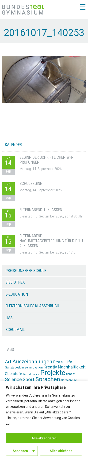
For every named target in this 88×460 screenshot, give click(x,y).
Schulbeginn (30, 183)
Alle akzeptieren (44, 438)
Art (8, 361)
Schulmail (15, 329)
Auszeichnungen (32, 361)
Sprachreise (69, 380)
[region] (44, 420)
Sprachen (47, 379)
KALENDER (13, 144)
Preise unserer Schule (25, 270)
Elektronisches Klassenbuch (32, 306)
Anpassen (20, 451)
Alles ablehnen (61, 451)
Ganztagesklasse (16, 367)
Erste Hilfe (62, 362)
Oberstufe (13, 374)
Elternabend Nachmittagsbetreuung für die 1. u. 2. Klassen (52, 241)
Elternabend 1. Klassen (40, 209)
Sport (28, 379)
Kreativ (50, 366)
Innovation (36, 367)
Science (13, 379)
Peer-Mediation (31, 374)
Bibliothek (15, 282)
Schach (71, 374)
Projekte (52, 373)
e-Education (16, 294)
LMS (8, 318)
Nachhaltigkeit (72, 366)
